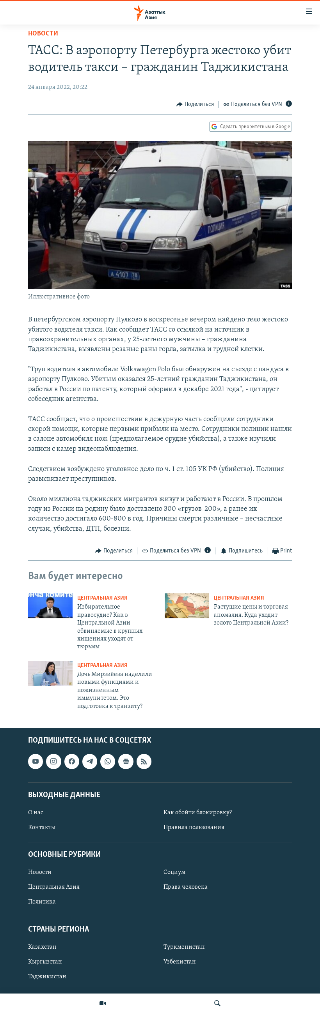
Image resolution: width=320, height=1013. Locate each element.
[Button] (195, 104)
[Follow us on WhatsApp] (107, 761)
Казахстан (42, 947)
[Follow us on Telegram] (89, 761)
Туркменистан (184, 947)
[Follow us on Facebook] (71, 761)
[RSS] (144, 761)
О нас (35, 813)
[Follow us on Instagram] (53, 761)
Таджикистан (47, 977)
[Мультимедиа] (102, 1003)
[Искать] (217, 1003)
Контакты (41, 827)
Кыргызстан (45, 962)
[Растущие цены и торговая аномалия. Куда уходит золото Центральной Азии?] (187, 605)
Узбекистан (180, 962)
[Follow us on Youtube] (35, 761)
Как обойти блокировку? (198, 813)
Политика (42, 902)
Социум (174, 872)
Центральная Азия (102, 598)
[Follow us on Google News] (125, 761)
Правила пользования (194, 827)
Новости (43, 33)
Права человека (186, 887)
